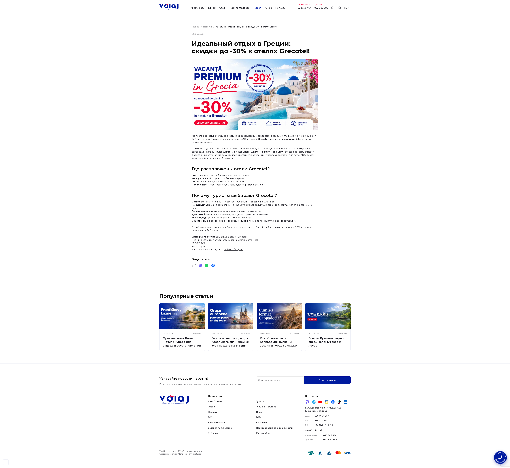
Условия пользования (220, 428)
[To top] (5, 462)
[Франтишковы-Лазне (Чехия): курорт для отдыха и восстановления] (182, 316)
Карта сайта (263, 433)
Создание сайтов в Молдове (173, 454)
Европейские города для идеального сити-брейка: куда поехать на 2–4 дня (230, 342)
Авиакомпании (216, 422)
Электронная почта (269, 380)
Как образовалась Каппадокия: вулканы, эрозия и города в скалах (278, 342)
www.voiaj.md (199, 246)
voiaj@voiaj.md (313, 430)
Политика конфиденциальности (274, 428)
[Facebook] (333, 402)
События (213, 433)
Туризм (212, 8)
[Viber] (307, 402)
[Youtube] (320, 402)
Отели (222, 8)
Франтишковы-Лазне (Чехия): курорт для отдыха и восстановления (182, 342)
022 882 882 (321, 8)
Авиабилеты (198, 8)
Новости (257, 8)
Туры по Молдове (239, 8)
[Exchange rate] (332, 8)
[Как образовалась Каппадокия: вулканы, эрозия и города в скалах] (279, 316)
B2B (258, 417)
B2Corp (212, 417)
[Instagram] (326, 402)
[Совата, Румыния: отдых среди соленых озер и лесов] (328, 316)
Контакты (280, 8)
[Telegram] (314, 402)
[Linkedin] (345, 402)
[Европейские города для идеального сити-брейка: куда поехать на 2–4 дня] (230, 316)
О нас (268, 8)
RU (345, 8)
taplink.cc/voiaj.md (233, 249)
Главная (195, 27)
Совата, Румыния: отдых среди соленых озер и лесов (326, 342)
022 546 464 (304, 8)
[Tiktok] (339, 402)
